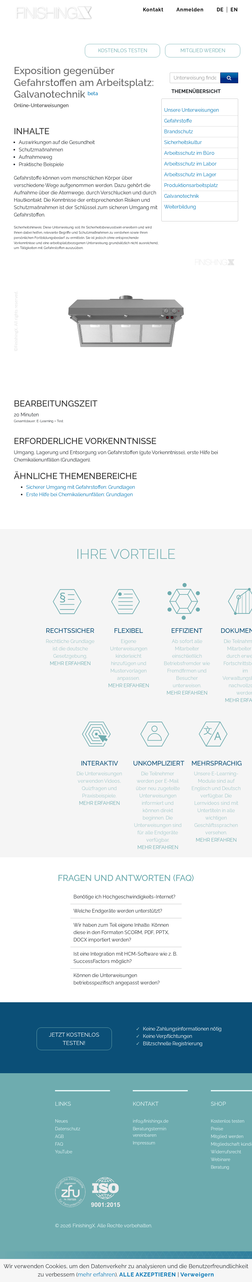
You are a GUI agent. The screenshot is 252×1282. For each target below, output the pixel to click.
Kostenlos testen (227, 1121)
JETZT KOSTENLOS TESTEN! (74, 1038)
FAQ (59, 1144)
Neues (61, 1121)
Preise (217, 1128)
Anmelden (190, 10)
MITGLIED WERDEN (202, 50)
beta (93, 93)
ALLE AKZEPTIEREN (147, 1274)
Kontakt (153, 10)
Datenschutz (67, 1128)
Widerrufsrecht (226, 1151)
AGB (59, 1136)
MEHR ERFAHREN (70, 663)
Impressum (144, 1142)
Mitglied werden (227, 1136)
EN (234, 10)
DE (220, 10)
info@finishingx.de (150, 1121)
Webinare (220, 1159)
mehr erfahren (96, 1274)
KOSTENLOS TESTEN (122, 50)
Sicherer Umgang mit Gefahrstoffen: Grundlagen (80, 487)
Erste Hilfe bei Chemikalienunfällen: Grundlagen (79, 494)
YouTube (63, 1151)
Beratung (220, 1167)
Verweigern (197, 1274)
